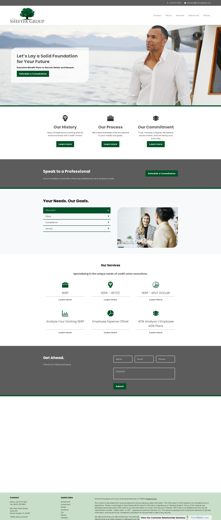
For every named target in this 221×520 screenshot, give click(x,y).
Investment (65, 504)
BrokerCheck (151, 499)
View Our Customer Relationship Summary (163, 518)
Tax (62, 512)
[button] (157, 15)
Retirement (65, 502)
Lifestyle (64, 518)
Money (63, 515)
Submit (120, 386)
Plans (48, 216)
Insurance (65, 510)
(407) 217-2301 (175, 3)
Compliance (51, 222)
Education (50, 210)
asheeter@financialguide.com (199, 3)
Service (49, 228)
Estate (63, 507)
